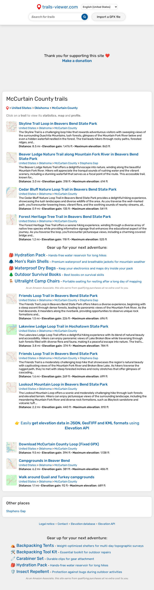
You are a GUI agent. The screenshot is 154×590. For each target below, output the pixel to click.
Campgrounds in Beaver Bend (44, 460)
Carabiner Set (30, 558)
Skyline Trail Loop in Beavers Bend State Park (58, 123)
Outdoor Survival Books (38, 274)
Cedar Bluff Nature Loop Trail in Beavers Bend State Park (68, 189)
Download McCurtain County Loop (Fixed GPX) (59, 444)
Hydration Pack (30, 254)
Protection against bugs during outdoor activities (87, 572)
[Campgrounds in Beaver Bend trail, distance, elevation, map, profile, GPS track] (11, 464)
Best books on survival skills (84, 275)
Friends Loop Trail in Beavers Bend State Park (58, 295)
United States (27, 128)
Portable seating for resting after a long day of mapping (102, 281)
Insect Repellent (32, 571)
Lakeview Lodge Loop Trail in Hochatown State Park (63, 326)
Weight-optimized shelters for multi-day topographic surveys (100, 546)
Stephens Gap (89, 163)
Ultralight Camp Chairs (37, 280)
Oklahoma (45, 128)
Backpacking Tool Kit (36, 551)
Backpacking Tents (35, 545)
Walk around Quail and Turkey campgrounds (56, 477)
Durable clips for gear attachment (70, 559)
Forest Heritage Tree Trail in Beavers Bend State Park (65, 216)
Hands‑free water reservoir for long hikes (77, 255)
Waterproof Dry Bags (35, 267)
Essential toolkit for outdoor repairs (85, 552)
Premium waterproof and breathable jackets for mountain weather (98, 262)
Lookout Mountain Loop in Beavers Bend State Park (63, 384)
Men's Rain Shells (32, 261)
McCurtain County (65, 128)
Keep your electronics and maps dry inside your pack (96, 268)
